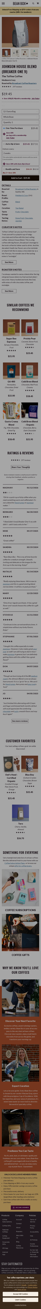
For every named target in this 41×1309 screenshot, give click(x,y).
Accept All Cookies (20, 1294)
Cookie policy (32, 1285)
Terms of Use (21, 1289)
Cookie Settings (20, 1305)
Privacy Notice (32, 1287)
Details (24, 1285)
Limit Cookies (20, 1300)
